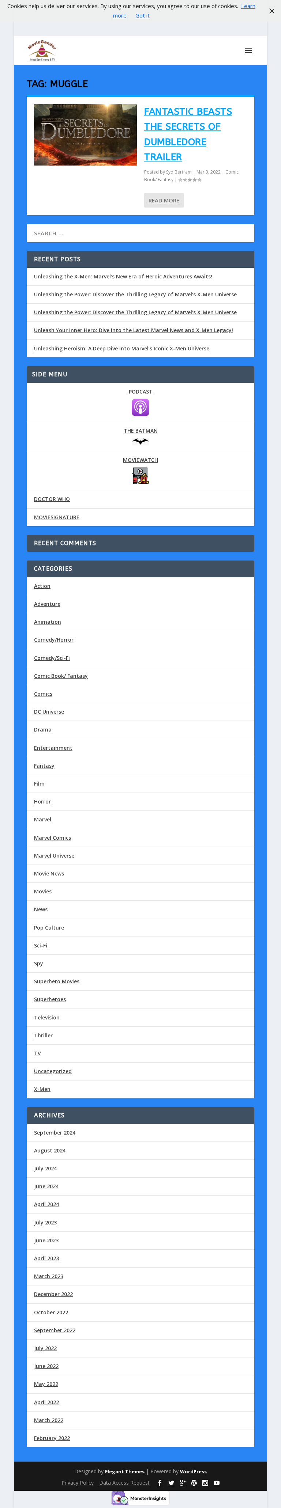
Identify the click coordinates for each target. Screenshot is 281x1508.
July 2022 (45, 1348)
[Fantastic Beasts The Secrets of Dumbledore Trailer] (85, 135)
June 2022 (46, 1366)
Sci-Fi (40, 945)
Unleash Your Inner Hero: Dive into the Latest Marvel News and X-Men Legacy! (133, 330)
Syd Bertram (179, 172)
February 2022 (52, 1438)
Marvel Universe (54, 855)
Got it (142, 15)
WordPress (193, 1471)
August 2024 (49, 1150)
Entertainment (53, 747)
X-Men (42, 1089)
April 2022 (46, 1402)
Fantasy (44, 765)
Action (42, 585)
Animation (47, 621)
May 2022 (46, 1383)
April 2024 (46, 1204)
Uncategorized (53, 1071)
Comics (43, 693)
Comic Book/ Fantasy (61, 675)
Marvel (42, 819)
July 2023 (45, 1222)
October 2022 (51, 1312)
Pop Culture (49, 927)
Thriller (43, 1035)
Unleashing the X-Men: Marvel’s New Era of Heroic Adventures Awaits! (123, 276)
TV (37, 1053)
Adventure (47, 603)
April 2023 (46, 1258)
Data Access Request (124, 1482)
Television (47, 1017)
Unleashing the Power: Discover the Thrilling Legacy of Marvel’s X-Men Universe (135, 294)
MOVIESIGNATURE (56, 517)
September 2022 (54, 1330)
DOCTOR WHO (52, 498)
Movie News (49, 873)
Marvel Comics (52, 837)
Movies (43, 891)
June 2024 (46, 1186)
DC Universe (49, 711)
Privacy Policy (77, 1482)
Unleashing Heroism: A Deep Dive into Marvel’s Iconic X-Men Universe (121, 348)
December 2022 (53, 1294)
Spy (38, 963)
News (41, 909)
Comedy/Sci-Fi (52, 657)
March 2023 (48, 1276)
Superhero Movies (56, 981)
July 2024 (45, 1168)
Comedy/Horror (54, 639)
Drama (43, 729)
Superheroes (50, 999)
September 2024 (54, 1132)
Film (39, 783)
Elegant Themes (125, 1471)
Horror (42, 801)
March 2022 (48, 1420)
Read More (164, 200)
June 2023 (46, 1240)
